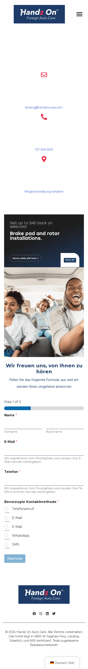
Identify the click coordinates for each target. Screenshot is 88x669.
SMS (15, 544)
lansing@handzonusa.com (44, 107)
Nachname (54, 432)
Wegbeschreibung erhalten (44, 191)
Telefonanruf (23, 509)
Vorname (10, 432)
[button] (79, 14)
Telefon (12, 472)
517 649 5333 (44, 149)
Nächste (14, 558)
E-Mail (10, 442)
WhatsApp (20, 536)
